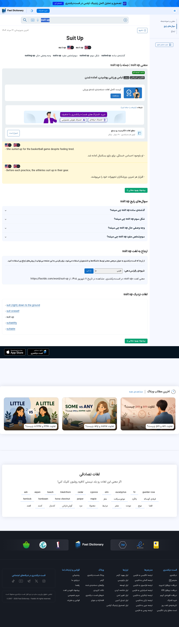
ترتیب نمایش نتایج (162, 45)
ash (26, 492)
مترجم (173, 580)
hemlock (27, 499)
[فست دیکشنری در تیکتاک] (13, 581)
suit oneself (13, 311)
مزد (80, 506)
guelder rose (149, 492)
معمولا (92, 506)
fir (134, 492)
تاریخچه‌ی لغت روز (169, 605)
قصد (29, 506)
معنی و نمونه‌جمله (168, 21)
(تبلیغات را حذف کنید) (128, 107)
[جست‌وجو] (25, 20)
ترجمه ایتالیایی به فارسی (143, 595)
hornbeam (43, 499)
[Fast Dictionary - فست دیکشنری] (12, 11)
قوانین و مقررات (73, 600)
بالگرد (134, 499)
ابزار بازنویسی (123, 580)
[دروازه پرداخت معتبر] (156, 544)
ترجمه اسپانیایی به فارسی (142, 590)
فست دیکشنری (20, 594)
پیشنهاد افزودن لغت (71, 590)
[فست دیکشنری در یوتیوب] (21, 581)
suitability (12, 322)
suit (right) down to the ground (23, 305)
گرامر (102, 580)
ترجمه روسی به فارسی (144, 610)
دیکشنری (173, 575)
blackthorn (65, 492)
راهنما (77, 585)
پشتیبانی (76, 575)
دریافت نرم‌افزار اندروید (168, 585)
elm (107, 492)
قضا (150, 506)
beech (50, 492)
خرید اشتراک (172, 600)
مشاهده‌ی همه (136, 392)
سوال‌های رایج (169, 26)
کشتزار (52, 506)
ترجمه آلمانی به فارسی (144, 580)
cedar (80, 492)
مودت (128, 506)
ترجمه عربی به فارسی (144, 605)
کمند (40, 506)
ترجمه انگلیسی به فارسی (143, 575)
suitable (11, 328)
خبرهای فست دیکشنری (95, 595)
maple (93, 499)
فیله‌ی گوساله (150, 499)
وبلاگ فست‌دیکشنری (95, 575)
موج (140, 506)
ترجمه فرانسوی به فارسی (143, 585)
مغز (105, 499)
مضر (117, 506)
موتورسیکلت (119, 499)
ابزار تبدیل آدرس (121, 600)
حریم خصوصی (74, 595)
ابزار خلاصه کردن (121, 590)
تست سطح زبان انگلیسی (167, 610)
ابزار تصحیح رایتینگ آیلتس (117, 605)
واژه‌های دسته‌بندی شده (94, 585)
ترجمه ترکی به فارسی (144, 600)
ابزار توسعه (124, 585)
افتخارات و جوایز (97, 600)
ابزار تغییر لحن (122, 595)
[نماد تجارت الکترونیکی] (140, 544)
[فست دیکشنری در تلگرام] (29, 581)
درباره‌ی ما (75, 580)
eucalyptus (121, 492)
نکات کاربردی (98, 590)
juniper (80, 499)
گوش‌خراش (67, 506)
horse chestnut (62, 499)
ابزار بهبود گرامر (122, 575)
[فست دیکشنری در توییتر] (36, 581)
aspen (37, 492)
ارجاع (173, 31)
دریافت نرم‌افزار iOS (169, 590)
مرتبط (105, 506)
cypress (94, 492)
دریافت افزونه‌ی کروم (168, 595)
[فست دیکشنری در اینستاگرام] (44, 581)
